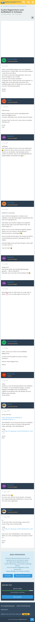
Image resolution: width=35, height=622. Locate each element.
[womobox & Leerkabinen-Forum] (11, 2)
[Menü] (32, 2)
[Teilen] (32, 17)
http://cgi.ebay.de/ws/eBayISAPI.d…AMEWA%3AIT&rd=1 (12, 418)
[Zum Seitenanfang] (32, 619)
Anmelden (8, 576)
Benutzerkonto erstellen (23, 576)
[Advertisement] (17, 39)
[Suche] (23, 2)
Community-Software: (17, 619)
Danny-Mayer (7, 14)
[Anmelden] (28, 2)
